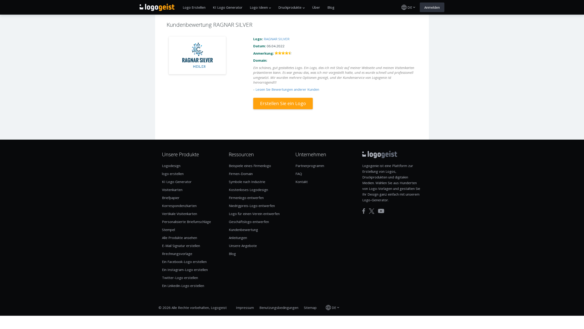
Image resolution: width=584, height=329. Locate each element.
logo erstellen (173, 173)
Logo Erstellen (194, 7)
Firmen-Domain (241, 173)
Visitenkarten (172, 189)
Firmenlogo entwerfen (246, 197)
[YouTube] (381, 211)
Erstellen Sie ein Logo (283, 103)
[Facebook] (363, 211)
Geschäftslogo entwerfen (249, 221)
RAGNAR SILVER (276, 39)
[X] (371, 211)
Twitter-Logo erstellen (180, 277)
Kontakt (301, 181)
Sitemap (310, 307)
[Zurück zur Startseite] (157, 7)
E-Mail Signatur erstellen (181, 245)
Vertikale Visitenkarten (179, 213)
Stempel (168, 229)
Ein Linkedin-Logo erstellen (183, 285)
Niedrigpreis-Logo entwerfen (252, 205)
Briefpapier (171, 197)
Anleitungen (238, 237)
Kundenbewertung (243, 229)
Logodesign (171, 165)
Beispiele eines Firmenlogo (250, 165)
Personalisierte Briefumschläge (186, 221)
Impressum (245, 307)
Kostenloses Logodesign (248, 189)
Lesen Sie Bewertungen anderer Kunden (287, 89)
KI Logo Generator (227, 7)
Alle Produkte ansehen (179, 237)
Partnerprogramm (309, 165)
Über (316, 7)
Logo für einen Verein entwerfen (254, 213)
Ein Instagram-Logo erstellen (185, 269)
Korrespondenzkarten (179, 205)
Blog (330, 7)
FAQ (298, 173)
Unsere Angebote (243, 245)
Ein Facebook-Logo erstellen (184, 261)
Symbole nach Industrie (247, 181)
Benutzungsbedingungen (278, 307)
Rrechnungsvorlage (177, 253)
